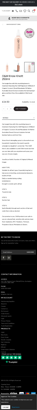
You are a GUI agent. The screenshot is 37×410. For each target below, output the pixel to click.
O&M (30, 146)
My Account (4, 311)
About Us (4, 304)
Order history (5, 313)
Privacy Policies (5, 321)
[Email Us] (21, 11)
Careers (3, 306)
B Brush (3, 347)
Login (2, 318)
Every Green (5, 337)
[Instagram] (8, 257)
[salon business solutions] (6, 11)
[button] (7, 67)
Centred (3, 352)
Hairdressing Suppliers (7, 301)
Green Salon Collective (8, 349)
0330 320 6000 (6, 288)
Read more (15, 407)
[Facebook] (3, 257)
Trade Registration (6, 326)
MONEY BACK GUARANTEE (20, 18)
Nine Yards (4, 335)
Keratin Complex (6, 340)
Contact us (4, 309)
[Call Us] (17, 11)
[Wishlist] (24, 11)
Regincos (3, 344)
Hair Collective (5, 342)
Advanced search (6, 316)
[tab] (18, 118)
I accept (6, 407)
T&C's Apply (19, 4)
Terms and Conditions (7, 323)
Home (2, 24)
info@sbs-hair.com (6, 294)
